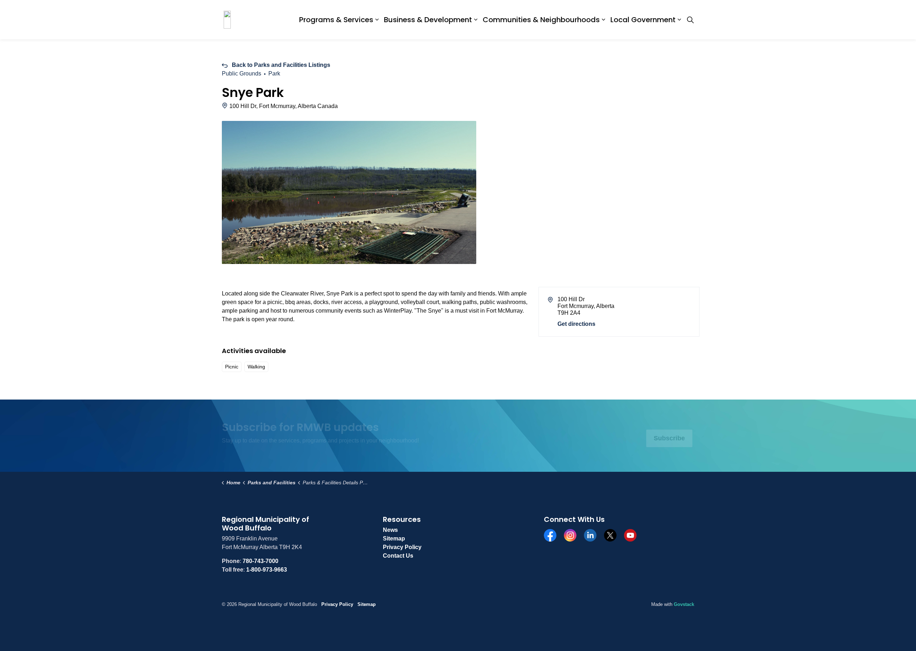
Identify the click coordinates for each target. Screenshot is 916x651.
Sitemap (394, 538)
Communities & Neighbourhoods (541, 20)
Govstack (684, 604)
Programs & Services (336, 20)
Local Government (643, 20)
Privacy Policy (402, 547)
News (390, 530)
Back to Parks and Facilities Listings (281, 65)
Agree (398, 634)
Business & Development (428, 20)
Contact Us (398, 556)
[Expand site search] (690, 20)
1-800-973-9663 (266, 570)
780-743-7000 (260, 561)
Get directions (576, 324)
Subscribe (669, 438)
